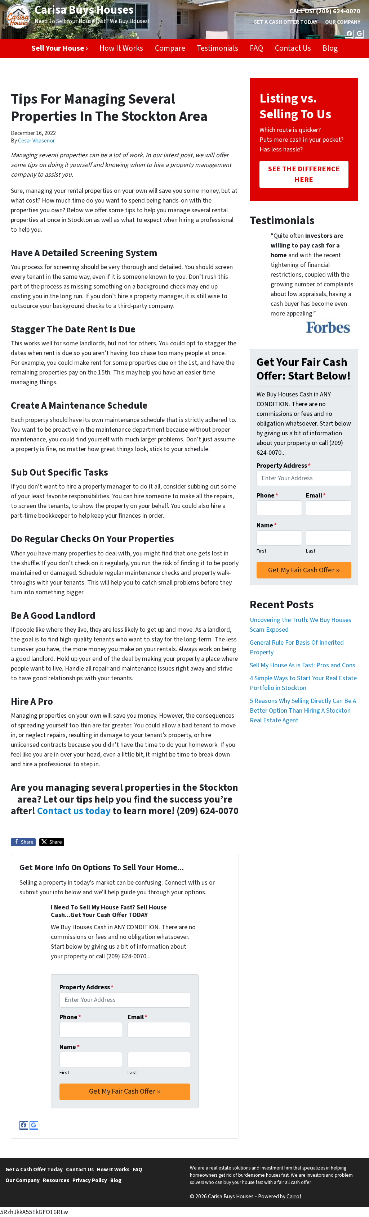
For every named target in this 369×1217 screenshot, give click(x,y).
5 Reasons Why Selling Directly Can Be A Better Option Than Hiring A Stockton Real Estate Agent (303, 710)
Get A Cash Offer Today (285, 22)
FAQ (256, 48)
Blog (330, 48)
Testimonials (217, 48)
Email (137, 1017)
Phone (70, 1017)
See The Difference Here (304, 174)
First (64, 1072)
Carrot (294, 1196)
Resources (56, 1180)
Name (69, 1047)
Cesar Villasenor (36, 141)
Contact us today (74, 811)
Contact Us (293, 48)
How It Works (121, 48)
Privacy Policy (89, 1180)
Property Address (86, 987)
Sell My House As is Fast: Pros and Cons (302, 665)
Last (132, 1072)
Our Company (342, 22)
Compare (170, 48)
